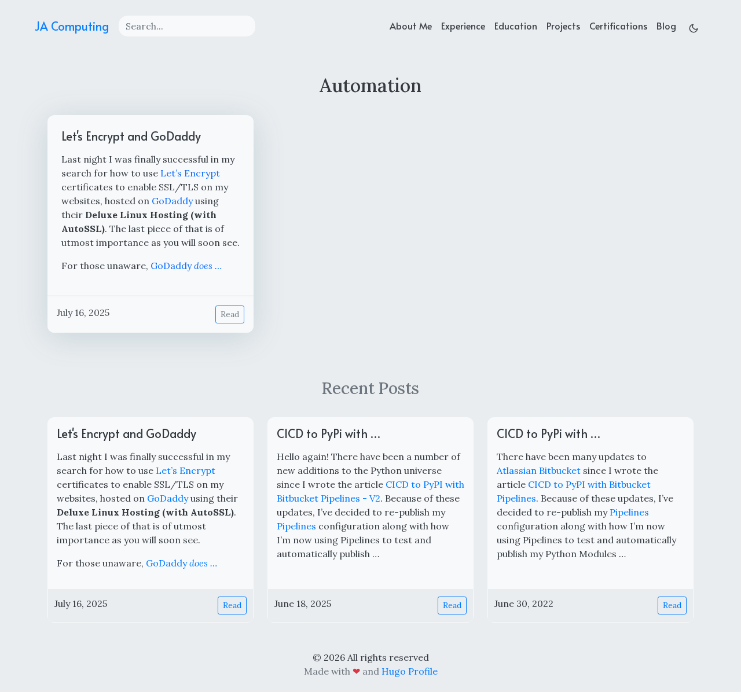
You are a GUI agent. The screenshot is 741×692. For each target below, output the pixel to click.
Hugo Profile (409, 671)
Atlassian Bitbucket (539, 470)
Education (515, 25)
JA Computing (72, 26)
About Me (411, 25)
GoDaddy (172, 201)
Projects (563, 25)
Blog (666, 25)
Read (230, 314)
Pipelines (296, 526)
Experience (463, 25)
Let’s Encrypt (190, 173)
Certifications (618, 25)
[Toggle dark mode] (693, 26)
